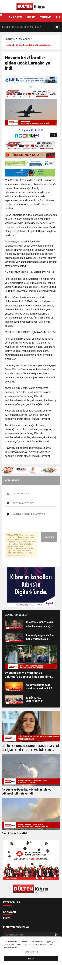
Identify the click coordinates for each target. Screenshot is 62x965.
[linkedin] (25, 136)
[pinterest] (29, 136)
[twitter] (21, 136)
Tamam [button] (31, 959)
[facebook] (17, 136)
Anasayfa (10, 39)
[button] (59, 17)
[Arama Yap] (57, 27)
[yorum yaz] (37, 136)
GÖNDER (49, 537)
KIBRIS (31, 17)
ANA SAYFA (16, 17)
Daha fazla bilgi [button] (31, 952)
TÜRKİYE (45, 17)
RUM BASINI (24, 39)
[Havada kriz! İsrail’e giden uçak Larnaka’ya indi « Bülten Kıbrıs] (31, 6)
